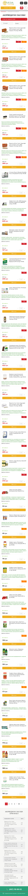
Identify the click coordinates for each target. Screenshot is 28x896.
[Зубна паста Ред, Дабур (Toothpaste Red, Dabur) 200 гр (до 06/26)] (5, 597)
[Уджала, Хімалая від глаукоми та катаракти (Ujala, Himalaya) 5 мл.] (5, 517)
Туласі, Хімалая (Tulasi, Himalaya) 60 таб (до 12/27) (17, 288)
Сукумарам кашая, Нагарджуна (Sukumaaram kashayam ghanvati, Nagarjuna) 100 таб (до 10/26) (17, 347)
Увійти (21, 3)
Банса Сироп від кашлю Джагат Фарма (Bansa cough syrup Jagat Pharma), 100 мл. (17, 702)
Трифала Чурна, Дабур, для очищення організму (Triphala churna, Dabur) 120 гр (16, 675)
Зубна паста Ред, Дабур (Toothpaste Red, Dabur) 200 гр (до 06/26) (17, 596)
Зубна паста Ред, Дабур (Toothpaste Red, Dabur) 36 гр (16, 490)
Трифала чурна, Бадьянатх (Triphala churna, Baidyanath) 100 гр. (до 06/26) (17, 569)
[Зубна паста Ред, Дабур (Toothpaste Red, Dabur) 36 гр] (5, 492)
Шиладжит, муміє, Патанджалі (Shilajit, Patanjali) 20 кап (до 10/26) (17, 231)
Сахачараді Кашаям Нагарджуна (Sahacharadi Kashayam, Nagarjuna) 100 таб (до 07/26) (17, 260)
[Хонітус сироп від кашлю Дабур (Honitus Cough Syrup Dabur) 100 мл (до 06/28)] (5, 754)
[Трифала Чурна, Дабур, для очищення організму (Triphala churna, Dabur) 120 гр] (5, 676)
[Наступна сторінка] (21, 804)
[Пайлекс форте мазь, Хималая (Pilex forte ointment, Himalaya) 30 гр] (5, 727)
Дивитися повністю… (6, 39)
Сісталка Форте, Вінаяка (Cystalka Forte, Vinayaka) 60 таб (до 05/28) (17, 173)
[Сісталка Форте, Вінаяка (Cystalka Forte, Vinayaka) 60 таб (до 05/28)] (5, 175)
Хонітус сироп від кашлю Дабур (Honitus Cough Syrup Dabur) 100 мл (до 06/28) (17, 753)
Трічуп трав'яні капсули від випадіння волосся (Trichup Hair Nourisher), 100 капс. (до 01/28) (17, 116)
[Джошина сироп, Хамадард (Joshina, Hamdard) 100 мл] (5, 651)
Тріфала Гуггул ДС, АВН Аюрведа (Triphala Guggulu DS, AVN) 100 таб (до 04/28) (17, 202)
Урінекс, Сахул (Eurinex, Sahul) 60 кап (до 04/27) (17, 461)
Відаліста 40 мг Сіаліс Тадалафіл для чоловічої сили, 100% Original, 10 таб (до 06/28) (17, 87)
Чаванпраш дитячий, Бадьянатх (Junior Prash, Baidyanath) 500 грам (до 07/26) (17, 318)
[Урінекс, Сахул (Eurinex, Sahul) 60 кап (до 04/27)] (5, 463)
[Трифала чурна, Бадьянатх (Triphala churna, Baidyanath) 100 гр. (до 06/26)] (5, 570)
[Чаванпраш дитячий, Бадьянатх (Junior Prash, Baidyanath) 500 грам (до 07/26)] (5, 319)
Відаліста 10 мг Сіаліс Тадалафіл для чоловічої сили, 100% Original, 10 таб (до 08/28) (17, 29)
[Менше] (18, 48)
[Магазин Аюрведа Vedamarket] (8, 3)
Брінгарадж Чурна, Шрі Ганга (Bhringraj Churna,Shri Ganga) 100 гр (17, 623)
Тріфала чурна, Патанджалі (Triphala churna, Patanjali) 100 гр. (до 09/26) (17, 543)
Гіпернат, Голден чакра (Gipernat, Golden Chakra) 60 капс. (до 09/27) (17, 433)
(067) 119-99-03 (15, 889)
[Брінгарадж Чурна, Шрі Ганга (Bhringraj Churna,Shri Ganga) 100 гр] (5, 624)
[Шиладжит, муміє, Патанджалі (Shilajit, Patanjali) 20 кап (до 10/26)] (5, 232)
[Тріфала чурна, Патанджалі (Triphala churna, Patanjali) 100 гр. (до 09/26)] (5, 544)
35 (19, 804)
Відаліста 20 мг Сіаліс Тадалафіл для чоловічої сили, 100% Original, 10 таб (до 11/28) (17, 58)
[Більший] (24, 48)
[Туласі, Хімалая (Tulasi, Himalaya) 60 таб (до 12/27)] (5, 290)
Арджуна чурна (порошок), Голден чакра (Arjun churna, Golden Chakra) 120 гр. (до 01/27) (17, 376)
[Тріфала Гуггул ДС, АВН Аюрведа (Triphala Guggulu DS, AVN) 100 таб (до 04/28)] (5, 203)
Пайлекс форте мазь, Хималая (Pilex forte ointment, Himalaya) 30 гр (17, 726)
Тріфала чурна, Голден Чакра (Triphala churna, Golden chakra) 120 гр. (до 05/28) (17, 778)
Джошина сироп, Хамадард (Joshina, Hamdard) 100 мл (16, 649)
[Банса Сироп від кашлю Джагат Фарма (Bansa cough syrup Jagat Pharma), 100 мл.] (5, 703)
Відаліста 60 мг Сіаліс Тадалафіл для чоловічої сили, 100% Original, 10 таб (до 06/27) (17, 145)
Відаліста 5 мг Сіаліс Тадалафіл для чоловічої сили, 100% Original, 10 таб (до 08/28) (17, 404)
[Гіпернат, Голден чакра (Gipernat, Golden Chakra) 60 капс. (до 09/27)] (5, 434)
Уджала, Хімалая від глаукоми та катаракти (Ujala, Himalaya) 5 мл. (17, 515)
